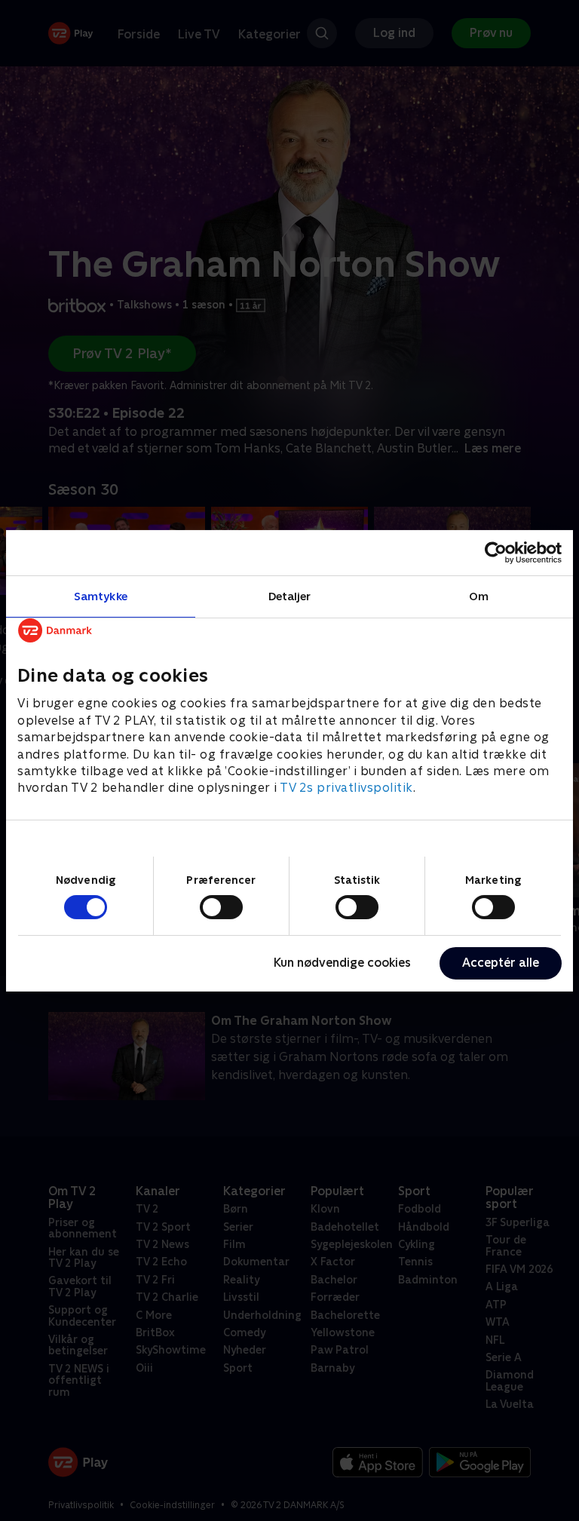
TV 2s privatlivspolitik (346, 787)
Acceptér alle (500, 962)
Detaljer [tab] (289, 595)
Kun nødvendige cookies (342, 962)
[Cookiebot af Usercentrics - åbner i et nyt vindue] (496, 552)
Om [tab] (479, 595)
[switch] (221, 907)
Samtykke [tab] (100, 595)
